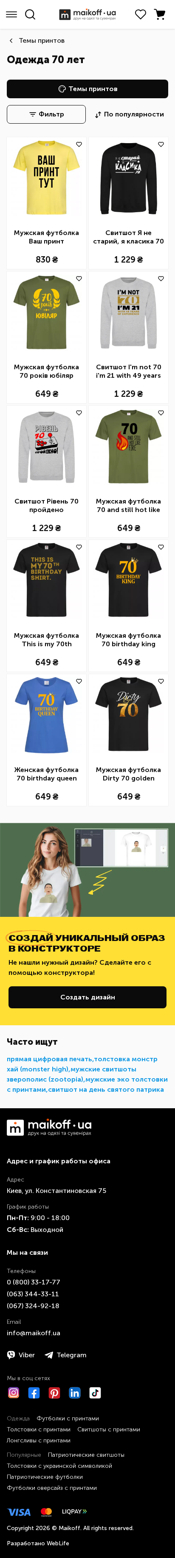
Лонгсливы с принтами (39, 1440)
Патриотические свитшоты (86, 1454)
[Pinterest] (54, 1393)
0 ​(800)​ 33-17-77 (33, 1282)
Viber (27, 1355)
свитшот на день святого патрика (106, 1089)
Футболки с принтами (68, 1418)
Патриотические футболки (45, 1477)
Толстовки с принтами (39, 1429)
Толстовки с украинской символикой (59, 1465)
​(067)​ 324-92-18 (33, 1306)
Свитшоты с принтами (108, 1429)
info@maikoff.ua (33, 1333)
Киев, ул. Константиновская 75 (56, 1191)
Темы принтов (42, 40)
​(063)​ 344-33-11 (33, 1294)
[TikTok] (95, 1393)
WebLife (58, 1543)
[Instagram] (13, 1393)
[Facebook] (34, 1393)
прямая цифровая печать (49, 1059)
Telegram (71, 1355)
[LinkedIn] (75, 1393)
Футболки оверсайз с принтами (52, 1488)
